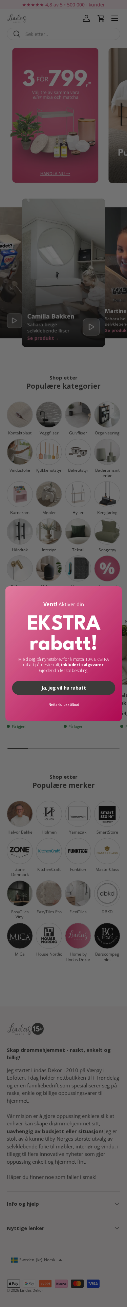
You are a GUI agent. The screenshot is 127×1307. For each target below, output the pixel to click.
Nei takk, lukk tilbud (63, 704)
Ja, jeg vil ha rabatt (63, 688)
